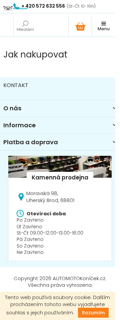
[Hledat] (25, 27)
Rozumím (93, 312)
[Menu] (103, 27)
